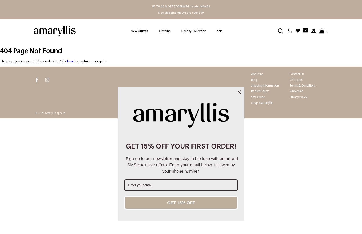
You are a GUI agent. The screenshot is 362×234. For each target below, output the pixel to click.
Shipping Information (265, 85)
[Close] (239, 92)
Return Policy (260, 91)
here (70, 61)
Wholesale (296, 91)
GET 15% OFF (181, 202)
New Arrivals (139, 31)
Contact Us (297, 74)
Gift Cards (296, 80)
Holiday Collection (193, 31)
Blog (254, 80)
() (326, 31)
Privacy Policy (298, 97)
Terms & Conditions (303, 85)
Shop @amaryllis (262, 103)
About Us (257, 74)
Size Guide (258, 97)
